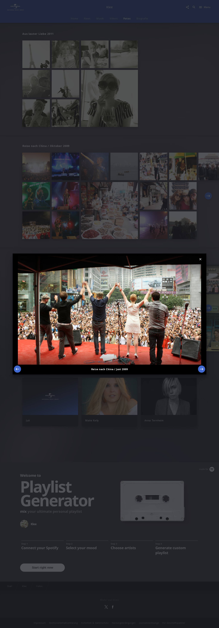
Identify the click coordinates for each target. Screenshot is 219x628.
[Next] (201, 369)
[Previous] (17, 369)
